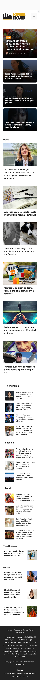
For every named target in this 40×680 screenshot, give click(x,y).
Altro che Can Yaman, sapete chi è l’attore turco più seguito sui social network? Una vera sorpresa (24, 430)
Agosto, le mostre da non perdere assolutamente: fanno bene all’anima (14, 553)
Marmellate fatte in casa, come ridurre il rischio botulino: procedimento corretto (19, 45)
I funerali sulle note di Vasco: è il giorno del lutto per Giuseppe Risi (19, 370)
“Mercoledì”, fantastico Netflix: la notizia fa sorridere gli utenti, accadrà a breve (19, 125)
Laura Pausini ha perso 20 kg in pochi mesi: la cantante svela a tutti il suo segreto (19, 76)
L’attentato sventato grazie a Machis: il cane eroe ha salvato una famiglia (19, 251)
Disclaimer (20, 633)
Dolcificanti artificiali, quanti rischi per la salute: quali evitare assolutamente (24, 522)
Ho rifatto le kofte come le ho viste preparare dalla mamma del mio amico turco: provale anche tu (25, 534)
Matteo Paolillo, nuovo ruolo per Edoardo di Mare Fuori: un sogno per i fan (19, 100)
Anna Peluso (12, 53)
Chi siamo (9, 630)
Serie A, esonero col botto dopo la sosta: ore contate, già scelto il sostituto (20, 330)
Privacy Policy (28, 630)
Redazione (18, 630)
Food (8, 37)
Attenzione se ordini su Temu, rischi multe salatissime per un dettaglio (19, 291)
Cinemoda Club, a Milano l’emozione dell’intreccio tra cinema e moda (25, 477)
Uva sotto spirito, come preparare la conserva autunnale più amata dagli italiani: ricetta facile (25, 510)
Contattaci (20, 665)
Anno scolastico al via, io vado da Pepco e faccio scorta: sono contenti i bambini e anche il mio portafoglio (25, 453)
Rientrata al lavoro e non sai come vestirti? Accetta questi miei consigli (25, 465)
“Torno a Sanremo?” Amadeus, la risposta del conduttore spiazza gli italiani (25, 418)
